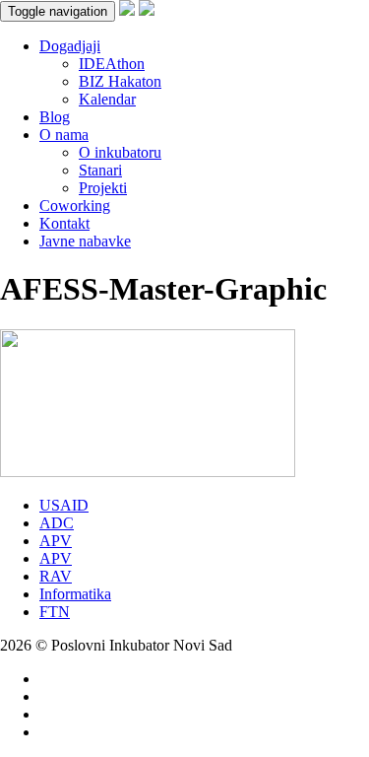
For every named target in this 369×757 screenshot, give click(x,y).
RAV (55, 576)
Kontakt (64, 223)
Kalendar (107, 99)
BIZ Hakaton (120, 81)
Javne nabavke (85, 241)
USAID (64, 505)
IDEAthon (112, 63)
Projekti (103, 187)
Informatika (75, 593)
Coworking (74, 205)
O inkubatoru (120, 152)
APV (55, 540)
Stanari (100, 170)
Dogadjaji (69, 45)
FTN (54, 611)
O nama (64, 134)
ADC (56, 523)
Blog (54, 116)
